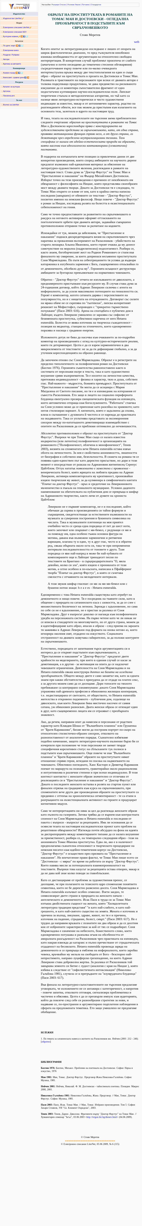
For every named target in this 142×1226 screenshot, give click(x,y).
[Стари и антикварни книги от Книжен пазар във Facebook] (19, 73)
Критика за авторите (12, 64)
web (136, 42)
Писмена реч (9, 96)
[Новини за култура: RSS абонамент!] (22, 36)
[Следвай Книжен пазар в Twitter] (22, 73)
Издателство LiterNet (12, 18)
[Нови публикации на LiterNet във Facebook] (20, 46)
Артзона (6, 91)
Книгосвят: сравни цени (13, 77)
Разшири (55, 5)
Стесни (63, 5)
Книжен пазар (9, 73)
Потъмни (85, 5)
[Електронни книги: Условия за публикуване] (23, 18)
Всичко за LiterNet (11, 105)
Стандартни (96, 5)
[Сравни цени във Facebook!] (25, 77)
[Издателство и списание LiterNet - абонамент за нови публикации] (17, 46)
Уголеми (70, 5)
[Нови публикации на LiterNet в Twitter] (22, 46)
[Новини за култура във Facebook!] (24, 36)
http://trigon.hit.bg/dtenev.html (102, 1117)
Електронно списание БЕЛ (14, 32)
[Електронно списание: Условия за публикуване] (30, 27)
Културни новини (10, 36)
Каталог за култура (11, 87)
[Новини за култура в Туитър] (27, 36)
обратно (46, 1041)
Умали (77, 5)
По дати (6, 46)
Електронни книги (11, 50)
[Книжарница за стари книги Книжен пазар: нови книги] (17, 73)
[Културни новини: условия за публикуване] (19, 36)
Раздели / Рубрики (11, 55)
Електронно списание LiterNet (16, 27)
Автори (6, 59)
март (13, 46)
